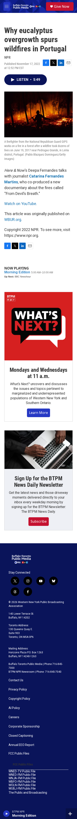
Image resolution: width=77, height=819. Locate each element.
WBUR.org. (13, 219)
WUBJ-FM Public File (22, 788)
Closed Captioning (21, 735)
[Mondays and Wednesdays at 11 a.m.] (38, 326)
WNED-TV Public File (22, 771)
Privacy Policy (18, 689)
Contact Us (16, 680)
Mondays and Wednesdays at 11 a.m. (39, 373)
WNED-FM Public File (22, 774)
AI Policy (14, 708)
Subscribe (39, 521)
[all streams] (71, 813)
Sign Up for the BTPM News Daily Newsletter (38, 481)
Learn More (38, 412)
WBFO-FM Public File (22, 781)
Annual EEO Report (21, 745)
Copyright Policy (19, 698)
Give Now (61, 6)
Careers (14, 717)
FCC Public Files (19, 753)
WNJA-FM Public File (22, 778)
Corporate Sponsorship (24, 726)
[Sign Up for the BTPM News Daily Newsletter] (38, 449)
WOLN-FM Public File (22, 785)
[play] (6, 813)
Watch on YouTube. (20, 203)
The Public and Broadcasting (28, 792)
